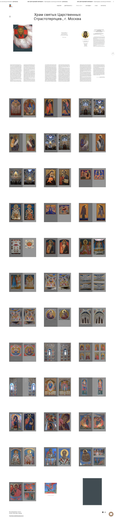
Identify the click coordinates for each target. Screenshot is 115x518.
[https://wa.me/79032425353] (105, 512)
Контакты (103, 5)
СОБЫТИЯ (59, 5)
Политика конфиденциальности (16, 515)
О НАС (96, 5)
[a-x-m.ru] (11, 5)
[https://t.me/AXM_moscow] (103, 512)
